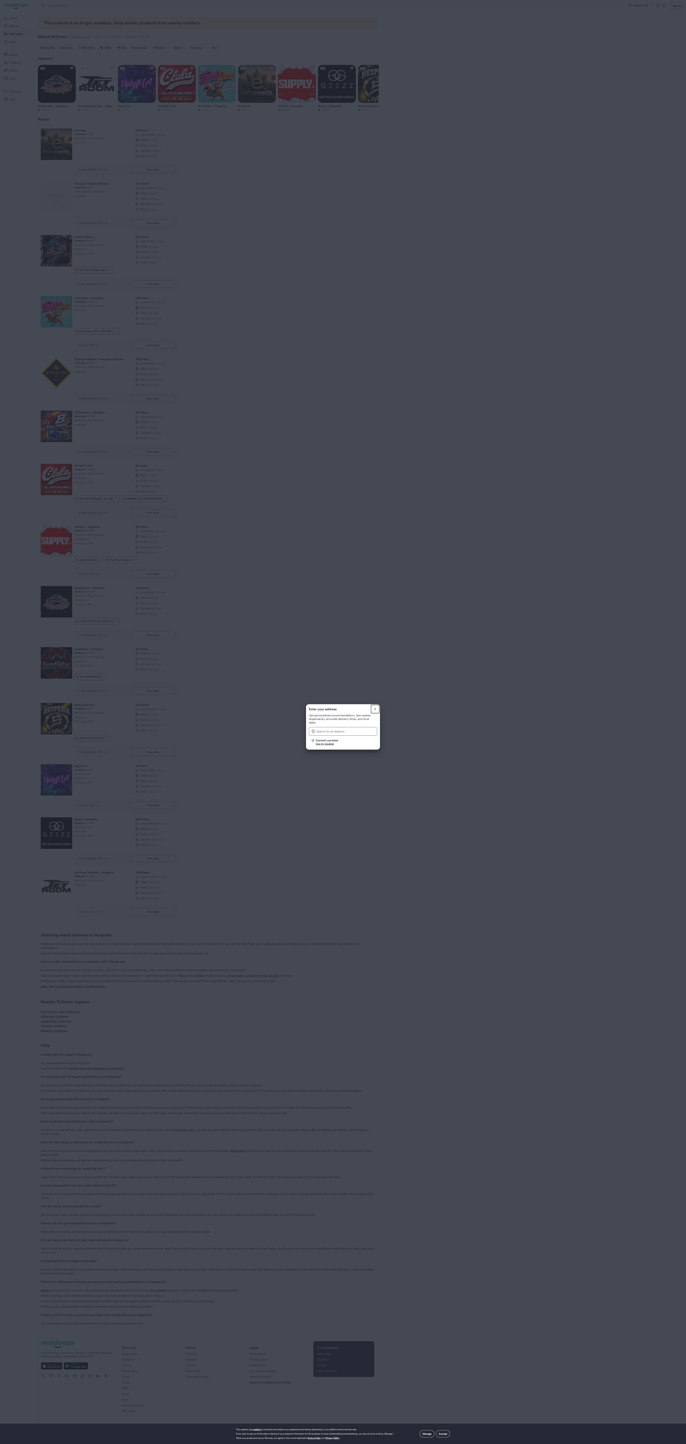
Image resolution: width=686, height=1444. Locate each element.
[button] (344, 742)
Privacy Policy (332, 1438)
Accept (443, 1433)
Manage (427, 1433)
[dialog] (343, 1434)
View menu (152, 169)
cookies (257, 1429)
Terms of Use (314, 1438)
